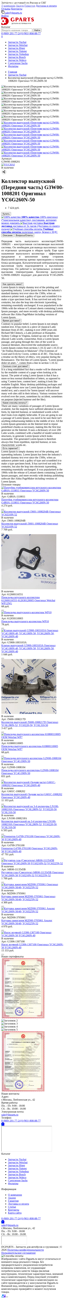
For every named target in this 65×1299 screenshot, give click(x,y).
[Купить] (2, 509)
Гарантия (13, 1200)
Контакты (16, 8)
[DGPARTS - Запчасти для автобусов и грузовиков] (17, 24)
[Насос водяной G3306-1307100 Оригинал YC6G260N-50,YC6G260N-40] (32, 935)
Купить (6, 214)
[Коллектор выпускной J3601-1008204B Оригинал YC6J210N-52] (32, 514)
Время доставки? (11, 320)
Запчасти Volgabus (18, 54)
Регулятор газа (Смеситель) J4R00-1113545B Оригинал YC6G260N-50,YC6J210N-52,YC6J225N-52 (32, 874)
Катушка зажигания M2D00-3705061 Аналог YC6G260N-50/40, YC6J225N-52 (26, 922)
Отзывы (5, 8)
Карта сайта (15, 1212)
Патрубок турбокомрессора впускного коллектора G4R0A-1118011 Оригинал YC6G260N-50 (29, 501)
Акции (12, 1197)
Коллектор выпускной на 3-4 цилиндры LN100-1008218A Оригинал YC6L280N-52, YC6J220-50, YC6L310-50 (29, 824)
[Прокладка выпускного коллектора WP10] (26, 612)
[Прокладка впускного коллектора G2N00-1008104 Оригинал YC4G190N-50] (32, 761)
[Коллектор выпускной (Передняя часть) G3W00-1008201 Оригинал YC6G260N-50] (32, 125)
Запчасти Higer (16, 48)
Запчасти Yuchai (17, 42)
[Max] (2, 1124)
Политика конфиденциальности (25, 1249)
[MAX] (3, 1295)
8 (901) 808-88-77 (31, 33)
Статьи (12, 1206)
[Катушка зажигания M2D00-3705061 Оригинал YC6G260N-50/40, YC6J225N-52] (32, 887)
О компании (15, 1194)
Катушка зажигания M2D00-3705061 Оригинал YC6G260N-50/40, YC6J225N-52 (28, 898)
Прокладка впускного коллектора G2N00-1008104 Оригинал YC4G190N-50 (29, 772)
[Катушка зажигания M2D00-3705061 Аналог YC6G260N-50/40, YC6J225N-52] (32, 911)
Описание (7, 235)
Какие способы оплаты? (15, 403)
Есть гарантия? (10, 448)
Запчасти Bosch (17, 57)
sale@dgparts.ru (13, 12)
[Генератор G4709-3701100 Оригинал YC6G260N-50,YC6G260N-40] (32, 839)
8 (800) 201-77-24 (11, 33)
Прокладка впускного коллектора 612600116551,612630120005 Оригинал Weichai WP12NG (28, 600)
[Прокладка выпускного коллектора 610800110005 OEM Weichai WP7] (32, 737)
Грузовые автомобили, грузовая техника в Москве (22, 6)
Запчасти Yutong (17, 51)
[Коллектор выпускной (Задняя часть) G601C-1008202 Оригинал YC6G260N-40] (32, 785)
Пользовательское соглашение (18, 1252)
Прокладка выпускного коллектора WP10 (25, 621)
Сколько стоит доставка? (15, 366)
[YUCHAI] (8, 164)
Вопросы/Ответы (24, 235)
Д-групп (4, 1)
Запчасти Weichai (18, 45)
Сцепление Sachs (18, 63)
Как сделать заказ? (12, 284)
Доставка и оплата (46, 5)
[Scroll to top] (6, 1296)
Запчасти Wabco (17, 60)
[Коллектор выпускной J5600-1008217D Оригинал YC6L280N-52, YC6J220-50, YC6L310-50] (28, 713)
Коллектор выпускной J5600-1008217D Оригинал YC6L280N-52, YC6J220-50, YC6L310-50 (29, 724)
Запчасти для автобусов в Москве (15, 3)
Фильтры (13, 66)
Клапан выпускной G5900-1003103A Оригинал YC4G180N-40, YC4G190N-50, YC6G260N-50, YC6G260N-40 (28, 648)
